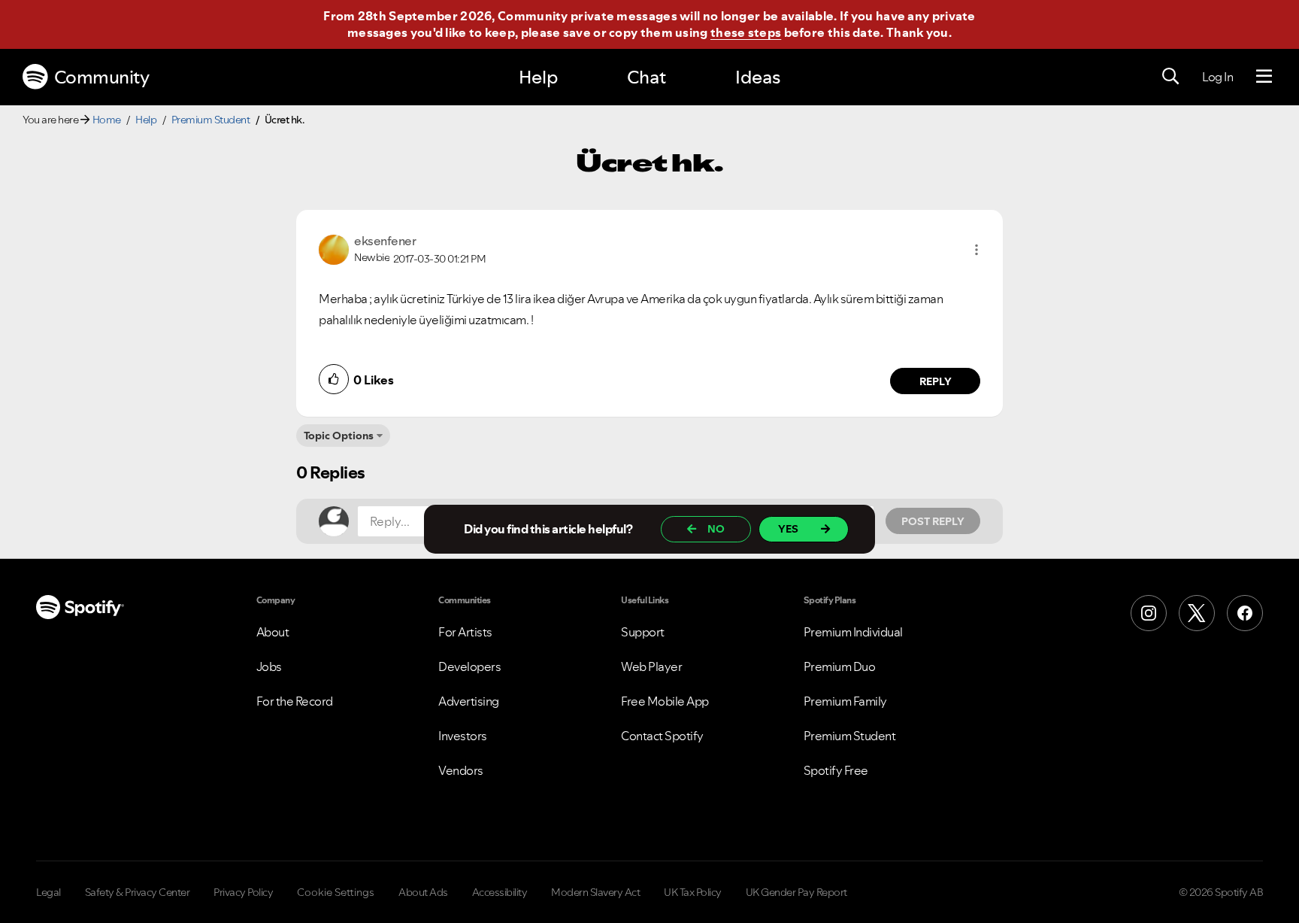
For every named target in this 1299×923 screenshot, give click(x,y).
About (272, 632)
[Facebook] (1245, 613)
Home (106, 119)
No (716, 528)
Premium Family (845, 701)
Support (643, 632)
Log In (1217, 76)
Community (102, 77)
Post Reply (932, 521)
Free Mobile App (665, 701)
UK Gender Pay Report (796, 892)
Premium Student (210, 119)
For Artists (465, 632)
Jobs (269, 666)
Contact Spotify (662, 735)
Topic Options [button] (339, 435)
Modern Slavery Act (595, 892)
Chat (646, 77)
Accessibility (500, 892)
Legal (48, 892)
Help (538, 77)
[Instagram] (1149, 613)
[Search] (1170, 77)
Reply (935, 381)
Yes (788, 528)
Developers (469, 666)
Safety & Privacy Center (137, 892)
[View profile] (334, 248)
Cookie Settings (335, 892)
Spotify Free (836, 770)
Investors (462, 735)
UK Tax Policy (693, 892)
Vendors (460, 770)
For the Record (294, 701)
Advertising (468, 701)
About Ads (423, 892)
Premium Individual (853, 632)
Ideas (757, 77)
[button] (976, 249)
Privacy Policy (243, 892)
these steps (745, 32)
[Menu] (1264, 76)
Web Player (651, 666)
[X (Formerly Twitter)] (1197, 613)
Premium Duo (840, 666)
